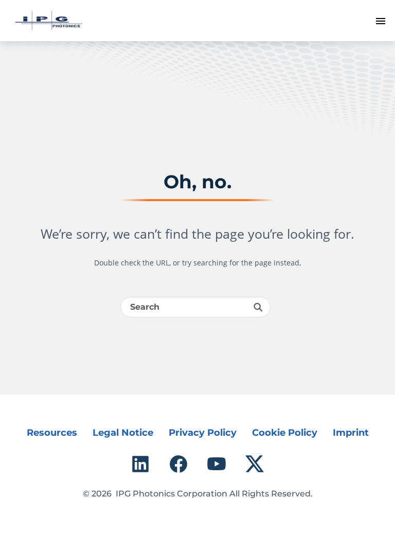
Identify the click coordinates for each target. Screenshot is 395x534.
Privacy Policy (203, 432)
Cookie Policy (284, 432)
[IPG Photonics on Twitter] (254, 464)
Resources (52, 432)
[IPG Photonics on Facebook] (178, 464)
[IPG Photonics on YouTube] (216, 464)
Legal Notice (123, 432)
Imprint (351, 432)
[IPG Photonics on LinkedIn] (140, 464)
